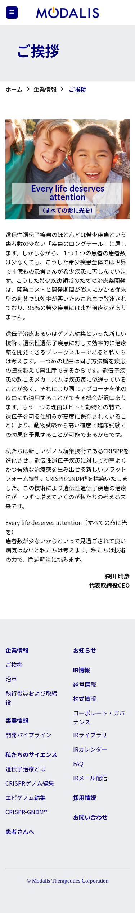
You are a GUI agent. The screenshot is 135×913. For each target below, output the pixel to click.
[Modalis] (67, 12)
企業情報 (45, 89)
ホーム (14, 89)
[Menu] (12, 12)
